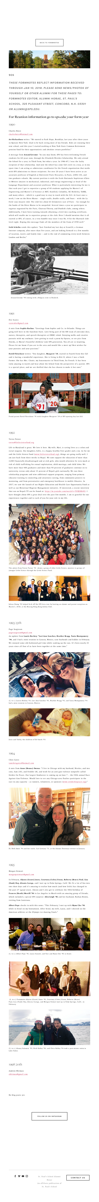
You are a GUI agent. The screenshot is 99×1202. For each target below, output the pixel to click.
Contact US (78, 1178)
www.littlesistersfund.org (46, 454)
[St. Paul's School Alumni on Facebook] (15, 1176)
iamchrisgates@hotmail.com (21, 763)
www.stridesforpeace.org (74, 782)
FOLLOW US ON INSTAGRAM (49, 1116)
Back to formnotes (49, 43)
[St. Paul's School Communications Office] (23, 1176)
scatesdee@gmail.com (18, 323)
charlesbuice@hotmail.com (21, 134)
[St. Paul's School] (19, 1176)
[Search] (28, 16)
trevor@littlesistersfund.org (21, 442)
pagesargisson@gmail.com (20, 633)
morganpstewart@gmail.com (21, 874)
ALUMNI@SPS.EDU (26, 109)
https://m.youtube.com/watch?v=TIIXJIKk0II (65, 491)
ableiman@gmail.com (18, 1074)
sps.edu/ (61, 117)
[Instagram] (27, 1176)
